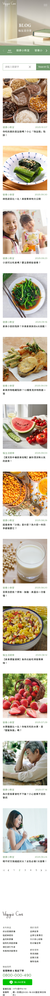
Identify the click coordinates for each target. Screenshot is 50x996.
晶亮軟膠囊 (8, 939)
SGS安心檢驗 (36, 939)
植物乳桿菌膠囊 (10, 943)
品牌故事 (34, 931)
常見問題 (34, 953)
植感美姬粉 (8, 935)
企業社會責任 (36, 935)
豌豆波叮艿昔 (9, 947)
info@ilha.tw (19, 989)
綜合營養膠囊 (9, 931)
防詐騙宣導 (35, 943)
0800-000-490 (17, 975)
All (9, 50)
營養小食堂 (41, 50)
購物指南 (34, 961)
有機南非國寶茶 (10, 950)
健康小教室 (23, 50)
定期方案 (34, 957)
